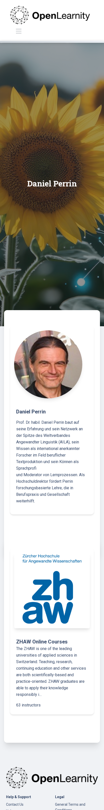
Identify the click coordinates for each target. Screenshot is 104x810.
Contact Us (14, 804)
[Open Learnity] (50, 15)
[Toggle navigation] (18, 31)
